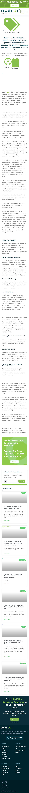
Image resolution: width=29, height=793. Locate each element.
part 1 (8, 92)
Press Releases (18, 768)
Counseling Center (6, 758)
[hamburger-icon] (26, 11)
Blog (16, 748)
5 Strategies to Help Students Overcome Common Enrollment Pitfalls (13, 642)
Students (3, 774)
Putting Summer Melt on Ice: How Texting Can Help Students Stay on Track (14, 607)
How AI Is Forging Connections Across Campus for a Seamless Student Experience (13, 576)
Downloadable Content (20, 750)
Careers (17, 770)
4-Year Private (5, 772)
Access (6, 32)
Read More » (7, 520)
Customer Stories (5, 766)
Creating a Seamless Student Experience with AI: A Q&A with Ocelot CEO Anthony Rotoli (13, 543)
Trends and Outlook (14, 32)
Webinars (17, 752)
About (16, 766)
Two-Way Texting (5, 746)
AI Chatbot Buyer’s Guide (20, 746)
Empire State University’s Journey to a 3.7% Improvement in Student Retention (14, 679)
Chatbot (3, 748)
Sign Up (22, 481)
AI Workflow (4, 756)
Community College (6, 768)
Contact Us (17, 772)
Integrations (4, 754)
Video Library (4, 752)
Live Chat (4, 750)
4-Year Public (4, 770)
